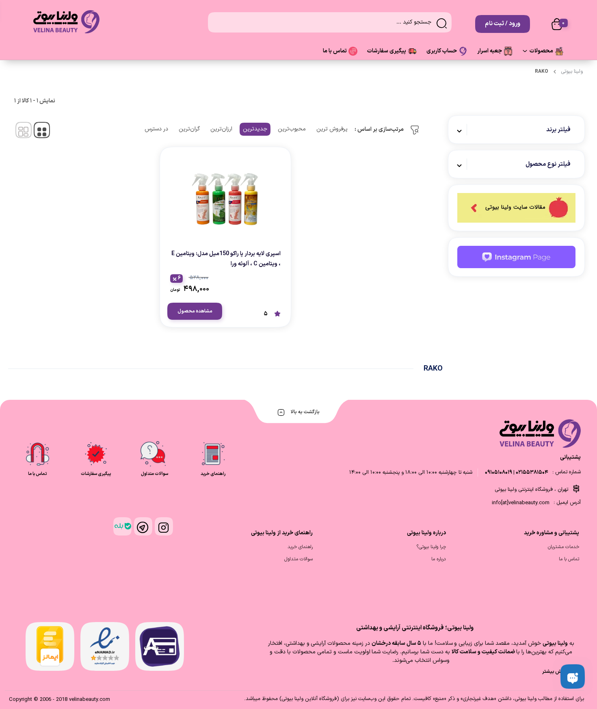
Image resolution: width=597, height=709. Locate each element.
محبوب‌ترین (292, 129)
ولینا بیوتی (572, 71)
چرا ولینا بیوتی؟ (431, 547)
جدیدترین (255, 129)
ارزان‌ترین (221, 129)
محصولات (541, 51)
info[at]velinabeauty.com (520, 503)
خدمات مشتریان (563, 547)
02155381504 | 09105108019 (516, 472)
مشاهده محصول (194, 311)
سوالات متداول (298, 559)
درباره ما (438, 559)
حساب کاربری (441, 51)
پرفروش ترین (332, 129)
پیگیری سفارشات (386, 51)
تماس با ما (335, 51)
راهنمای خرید (300, 547)
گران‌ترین (189, 129)
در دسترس (156, 129)
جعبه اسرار (489, 51)
